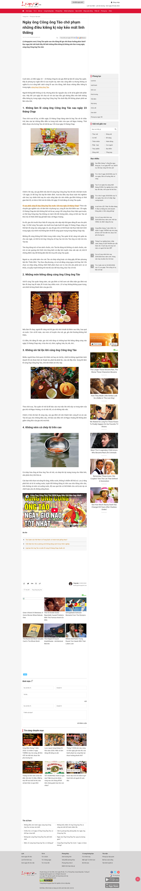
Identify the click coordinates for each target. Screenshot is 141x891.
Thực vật (95, 134)
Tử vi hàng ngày (46, 860)
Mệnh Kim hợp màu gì (68, 866)
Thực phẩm (95, 149)
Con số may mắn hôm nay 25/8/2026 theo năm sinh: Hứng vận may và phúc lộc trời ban (105, 256)
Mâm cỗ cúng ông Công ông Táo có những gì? (38, 843)
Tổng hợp (109, 152)
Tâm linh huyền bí (107, 863)
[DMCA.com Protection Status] (46, 881)
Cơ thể (94, 138)
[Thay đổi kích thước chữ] (57, 37)
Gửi (85, 701)
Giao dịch (93, 112)
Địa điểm (109, 149)
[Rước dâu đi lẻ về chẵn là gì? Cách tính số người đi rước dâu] (77, 767)
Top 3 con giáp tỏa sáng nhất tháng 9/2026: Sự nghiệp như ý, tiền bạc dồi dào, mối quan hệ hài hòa (106, 187)
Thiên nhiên (96, 141)
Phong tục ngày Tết (96, 117)
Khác (110, 11)
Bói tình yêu (85, 863)
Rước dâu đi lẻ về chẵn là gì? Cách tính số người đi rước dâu (76, 778)
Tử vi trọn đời (45, 863)
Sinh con (93, 90)
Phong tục (104, 11)
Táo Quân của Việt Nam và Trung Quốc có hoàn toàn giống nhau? (46, 540)
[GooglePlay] (112, 881)
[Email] (36, 584)
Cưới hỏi (93, 81)
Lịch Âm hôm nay (26, 860)
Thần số (96, 11)
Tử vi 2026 (45, 856)
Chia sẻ (114, 344)
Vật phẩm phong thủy (68, 860)
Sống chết (95, 152)
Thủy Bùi (76, 583)
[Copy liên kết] (39, 584)
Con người (109, 145)
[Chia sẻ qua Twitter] (28, 584)
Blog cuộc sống (88, 11)
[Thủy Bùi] (70, 583)
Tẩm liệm (93, 99)
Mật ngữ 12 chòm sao (88, 860)
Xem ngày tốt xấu (26, 856)
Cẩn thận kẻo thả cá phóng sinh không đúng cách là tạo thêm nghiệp (47, 544)
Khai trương (94, 94)
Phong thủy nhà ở (67, 863)
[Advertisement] (51, 61)
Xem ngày (29, 11)
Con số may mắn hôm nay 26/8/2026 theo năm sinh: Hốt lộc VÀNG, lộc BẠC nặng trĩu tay (106, 219)
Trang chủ (25, 16)
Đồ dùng (108, 138)
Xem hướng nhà (66, 856)
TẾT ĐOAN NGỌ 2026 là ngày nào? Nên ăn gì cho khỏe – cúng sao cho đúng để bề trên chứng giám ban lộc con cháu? (55, 780)
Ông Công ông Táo (37, 590)
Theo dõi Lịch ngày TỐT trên (68, 37)
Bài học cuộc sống (107, 860)
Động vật (109, 134)
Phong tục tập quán (35, 16)
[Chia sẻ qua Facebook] (24, 584)
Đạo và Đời (78, 11)
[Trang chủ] (23, 11)
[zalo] (32, 584)
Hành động (109, 141)
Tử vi (35, 11)
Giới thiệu (42, 888)
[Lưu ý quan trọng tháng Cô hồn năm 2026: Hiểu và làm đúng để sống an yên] (55, 739)
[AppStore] (112, 887)
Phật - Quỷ (95, 145)
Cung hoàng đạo (49, 11)
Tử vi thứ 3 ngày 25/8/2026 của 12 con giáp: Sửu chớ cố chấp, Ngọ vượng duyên (106, 198)
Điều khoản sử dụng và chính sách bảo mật (57, 888)
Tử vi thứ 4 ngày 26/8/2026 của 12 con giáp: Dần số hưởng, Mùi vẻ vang (106, 176)
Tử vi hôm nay (86, 856)
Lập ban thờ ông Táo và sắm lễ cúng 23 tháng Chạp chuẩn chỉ (45, 548)
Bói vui (40, 11)
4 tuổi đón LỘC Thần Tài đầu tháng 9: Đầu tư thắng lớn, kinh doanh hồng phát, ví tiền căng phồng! (106, 209)
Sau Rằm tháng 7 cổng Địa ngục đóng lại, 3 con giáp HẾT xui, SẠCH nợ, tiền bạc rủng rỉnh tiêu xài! (106, 165)
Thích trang (97, 344)
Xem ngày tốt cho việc (27, 863)
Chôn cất (93, 108)
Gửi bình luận (82, 723)
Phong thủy (58, 11)
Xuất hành (94, 85)
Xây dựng (94, 103)
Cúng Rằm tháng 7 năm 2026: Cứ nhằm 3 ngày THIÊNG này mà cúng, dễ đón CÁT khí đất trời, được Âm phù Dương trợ (32, 753)
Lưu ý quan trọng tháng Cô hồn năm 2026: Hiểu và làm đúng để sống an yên (54, 750)
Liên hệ (72, 888)
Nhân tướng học (69, 11)
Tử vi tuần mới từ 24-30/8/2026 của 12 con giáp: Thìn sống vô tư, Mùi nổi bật (105, 267)
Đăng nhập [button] (116, 2)
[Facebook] (111, 873)
